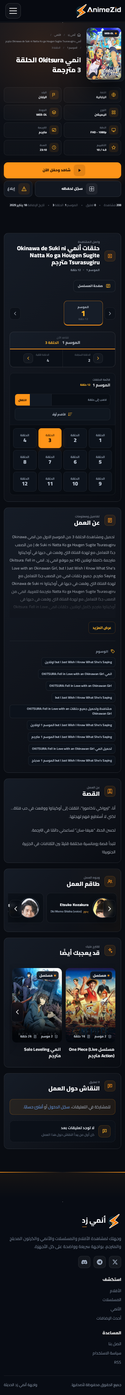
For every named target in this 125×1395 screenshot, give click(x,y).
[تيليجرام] (100, 1262)
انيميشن (100, 114)
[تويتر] (115, 1262)
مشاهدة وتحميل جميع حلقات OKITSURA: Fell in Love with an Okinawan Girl (69, 711)
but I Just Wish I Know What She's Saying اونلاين (78, 662)
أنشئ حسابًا (33, 1107)
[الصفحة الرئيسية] (98, 11)
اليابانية (101, 97)
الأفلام (115, 1291)
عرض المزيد (102, 627)
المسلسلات (112, 1300)
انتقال (22, 400)
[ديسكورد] (84, 1262)
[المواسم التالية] (15, 313)
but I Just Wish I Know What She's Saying (83, 697)
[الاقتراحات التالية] (17, 1012)
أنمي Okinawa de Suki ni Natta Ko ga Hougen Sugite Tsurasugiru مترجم (43, 41)
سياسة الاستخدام (107, 1353)
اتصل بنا (114, 1344)
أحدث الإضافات (108, 1318)
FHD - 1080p (98, 132)
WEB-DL (41, 114)
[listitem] (100, 438)
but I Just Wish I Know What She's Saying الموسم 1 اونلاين (71, 725)
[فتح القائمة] (13, 11)
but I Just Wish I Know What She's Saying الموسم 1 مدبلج (72, 760)
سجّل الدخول (59, 1107)
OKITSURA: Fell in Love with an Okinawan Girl (80, 686)
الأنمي (57, 35)
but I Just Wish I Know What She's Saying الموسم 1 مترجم (71, 737)
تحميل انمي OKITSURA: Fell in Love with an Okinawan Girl (72, 749)
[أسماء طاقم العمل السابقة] (109, 908)
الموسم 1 (72, 48)
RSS (117, 1363)
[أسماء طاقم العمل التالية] (16, 908)
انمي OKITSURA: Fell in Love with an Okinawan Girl (77, 674)
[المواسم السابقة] (109, 313)
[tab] (83, 313)
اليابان (42, 97)
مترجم (43, 132)
